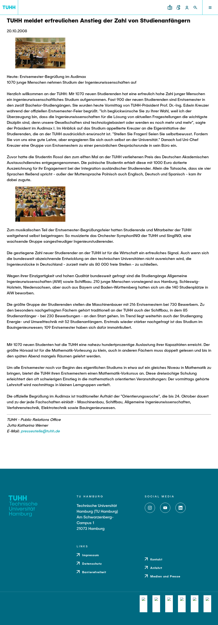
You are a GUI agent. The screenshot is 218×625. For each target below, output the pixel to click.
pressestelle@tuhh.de (40, 431)
